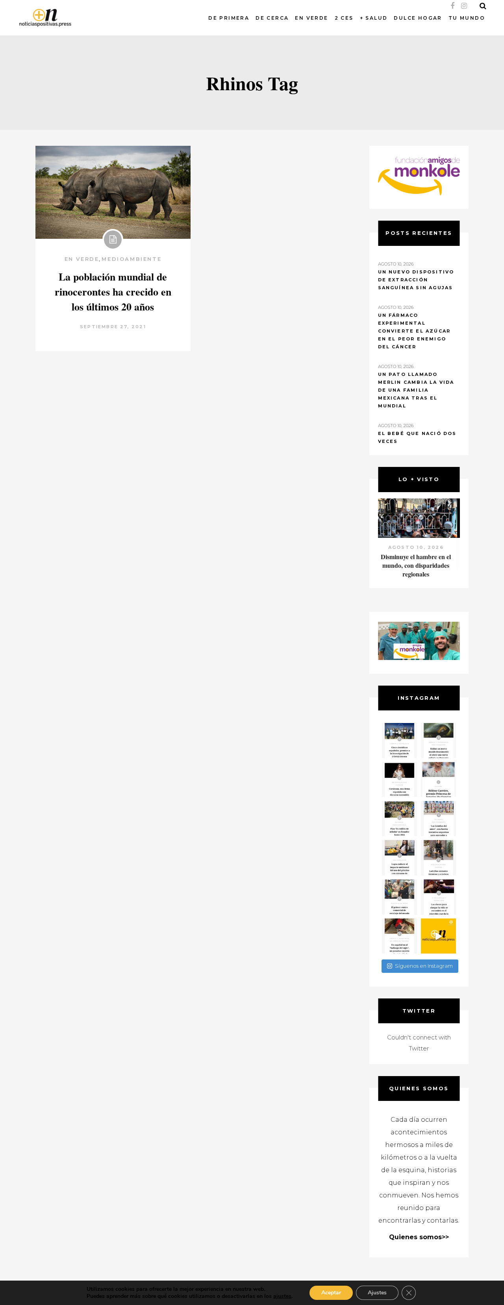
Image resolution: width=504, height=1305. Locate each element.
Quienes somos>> (419, 1237)
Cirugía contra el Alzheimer (419, 556)
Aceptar (331, 1292)
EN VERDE (82, 259)
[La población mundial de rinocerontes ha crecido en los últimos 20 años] (113, 192)
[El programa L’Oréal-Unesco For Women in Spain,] (399, 740)
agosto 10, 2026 (419, 547)
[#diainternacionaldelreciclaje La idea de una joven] (438, 857)
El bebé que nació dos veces (417, 437)
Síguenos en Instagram (424, 966)
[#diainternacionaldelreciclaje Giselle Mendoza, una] (399, 857)
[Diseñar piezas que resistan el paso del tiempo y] (399, 779)
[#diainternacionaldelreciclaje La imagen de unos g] (399, 897)
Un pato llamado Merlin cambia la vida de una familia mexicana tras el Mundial (416, 390)
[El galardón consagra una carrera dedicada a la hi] (438, 779)
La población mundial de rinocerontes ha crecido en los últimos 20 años (113, 291)
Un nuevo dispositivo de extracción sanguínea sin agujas (416, 279)
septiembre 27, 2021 (113, 326)
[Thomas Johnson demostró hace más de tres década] (438, 897)
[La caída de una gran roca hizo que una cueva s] (438, 740)
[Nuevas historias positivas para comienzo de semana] (438, 936)
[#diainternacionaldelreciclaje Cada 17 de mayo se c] (438, 818)
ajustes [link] (282, 1296)
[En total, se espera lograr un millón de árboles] (399, 818)
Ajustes (377, 1292)
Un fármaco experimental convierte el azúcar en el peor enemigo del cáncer (414, 330)
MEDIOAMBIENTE (131, 259)
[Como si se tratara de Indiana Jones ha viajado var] (399, 936)
